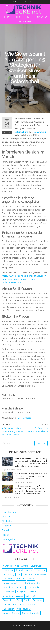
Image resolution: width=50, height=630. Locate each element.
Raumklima (8, 591)
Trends (5, 535)
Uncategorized (24, 418)
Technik (5, 530)
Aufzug (24, 566)
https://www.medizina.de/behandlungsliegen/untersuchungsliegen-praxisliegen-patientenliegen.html (24, 279)
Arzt (17, 566)
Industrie (21, 579)
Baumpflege (36, 566)
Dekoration (8, 570)
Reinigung (21, 591)
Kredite (31, 579)
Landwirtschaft (10, 583)
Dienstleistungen (10, 512)
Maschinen (8, 587)
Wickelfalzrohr (23, 609)
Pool (28, 587)
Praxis (36, 587)
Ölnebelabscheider (30, 613)
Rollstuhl (33, 591)
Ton (14, 604)
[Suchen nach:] (25, 443)
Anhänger (7, 566)
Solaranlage (8, 600)
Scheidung (8, 596)
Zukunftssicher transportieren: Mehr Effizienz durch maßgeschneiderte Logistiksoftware (31, 476)
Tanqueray (38, 600)
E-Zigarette (40, 570)
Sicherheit (30, 596)
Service (19, 596)
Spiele (27, 600)
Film (18, 574)
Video (21, 604)
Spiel (19, 600)
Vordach (31, 604)
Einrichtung (8, 574)
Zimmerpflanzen (11, 613)
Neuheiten (7, 521)
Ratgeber (6, 525)
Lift (21, 583)
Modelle (20, 587)
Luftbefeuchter (32, 583)
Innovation (7, 516)
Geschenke (40, 574)
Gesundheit (8, 579)
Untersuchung (21, 132)
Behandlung (40, 132)
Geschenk (28, 574)
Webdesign (8, 609)
